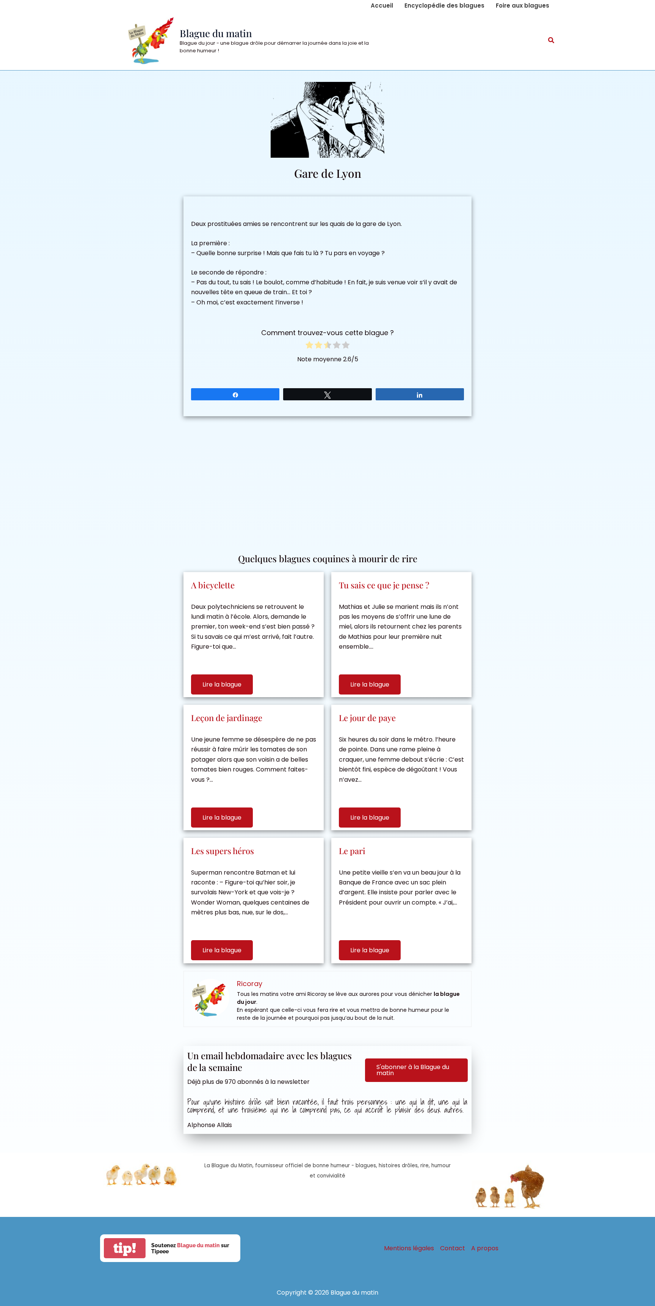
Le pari (352, 850)
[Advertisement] (327, 481)
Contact (452, 1248)
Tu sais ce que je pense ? (384, 585)
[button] (551, 41)
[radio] (309, 346)
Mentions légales (409, 1248)
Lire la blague (221, 684)
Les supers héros (222, 850)
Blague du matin (216, 33)
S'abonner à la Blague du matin (412, 1070)
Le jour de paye (367, 717)
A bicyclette (213, 585)
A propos (484, 1248)
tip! (124, 1248)
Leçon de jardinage (226, 717)
